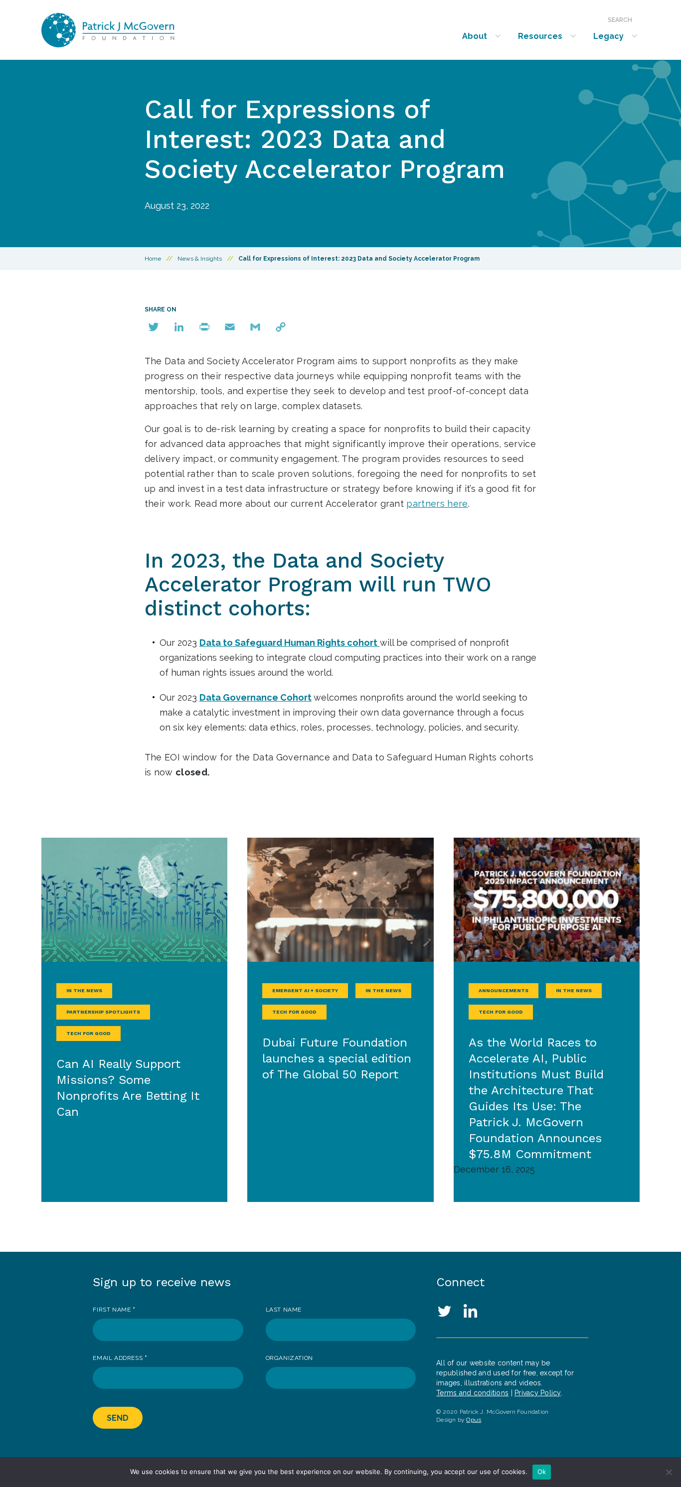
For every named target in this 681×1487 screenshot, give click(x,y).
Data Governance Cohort (255, 697)
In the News (84, 990)
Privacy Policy (537, 1393)
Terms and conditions (472, 1393)
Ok (541, 1472)
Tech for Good (88, 1033)
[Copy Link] (281, 327)
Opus (473, 1419)
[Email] (230, 327)
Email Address (120, 1357)
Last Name (284, 1309)
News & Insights (199, 258)
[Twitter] (154, 327)
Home (153, 258)
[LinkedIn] (179, 327)
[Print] (204, 327)
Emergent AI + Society (305, 990)
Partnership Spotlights (103, 1012)
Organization (289, 1357)
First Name (114, 1309)
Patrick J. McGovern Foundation (134, 30)
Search (620, 19)
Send (118, 1418)
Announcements (503, 990)
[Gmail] (255, 327)
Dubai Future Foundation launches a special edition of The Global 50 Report (336, 1058)
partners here (437, 503)
